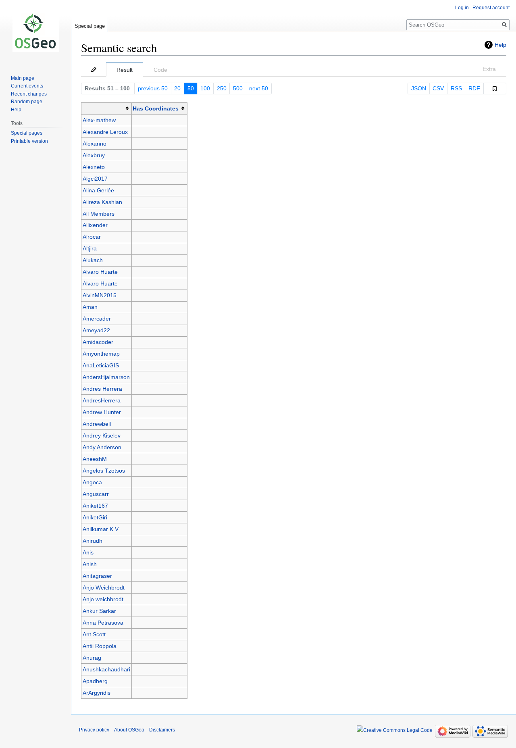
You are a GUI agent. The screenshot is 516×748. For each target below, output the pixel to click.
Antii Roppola (100, 646)
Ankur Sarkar (99, 611)
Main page (22, 78)
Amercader (97, 318)
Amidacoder (98, 342)
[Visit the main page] (35, 32)
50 (190, 88)
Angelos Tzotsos (104, 470)
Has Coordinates (156, 108)
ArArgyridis (96, 693)
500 (238, 88)
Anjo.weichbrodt (103, 599)
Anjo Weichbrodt (104, 587)
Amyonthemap (101, 353)
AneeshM (95, 459)
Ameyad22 (96, 330)
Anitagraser (97, 576)
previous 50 (153, 88)
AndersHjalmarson (106, 377)
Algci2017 (95, 178)
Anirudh (92, 541)
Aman (90, 307)
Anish (90, 564)
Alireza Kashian (102, 202)
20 (177, 88)
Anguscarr (96, 494)
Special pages (26, 133)
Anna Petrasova (103, 622)
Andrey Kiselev (102, 435)
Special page (90, 26)
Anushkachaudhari (106, 669)
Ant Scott (94, 634)
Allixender (95, 225)
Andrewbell (97, 424)
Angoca (92, 482)
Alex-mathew (99, 120)
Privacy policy (94, 730)
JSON (418, 88)
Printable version (29, 141)
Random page (26, 101)
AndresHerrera (102, 400)
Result (125, 70)
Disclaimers (162, 730)
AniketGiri (95, 517)
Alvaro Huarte (100, 272)
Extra (489, 69)
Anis (88, 552)
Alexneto (94, 167)
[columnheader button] (106, 108)
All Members (98, 213)
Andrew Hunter (102, 412)
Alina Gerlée (98, 190)
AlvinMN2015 (100, 295)
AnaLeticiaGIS (101, 365)
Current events (27, 86)
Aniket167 (95, 505)
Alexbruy (94, 155)
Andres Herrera (102, 388)
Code (160, 70)
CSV (438, 88)
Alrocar (92, 236)
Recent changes (29, 94)
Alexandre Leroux (105, 132)
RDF (474, 88)
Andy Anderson (102, 447)
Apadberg (95, 681)
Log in (462, 7)
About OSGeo (129, 730)
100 (205, 88)
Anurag (92, 657)
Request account (491, 7)
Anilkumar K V (101, 529)
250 (222, 88)
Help (500, 45)
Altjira (90, 248)
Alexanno (94, 143)
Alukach (93, 260)
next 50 (258, 88)
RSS (456, 88)
